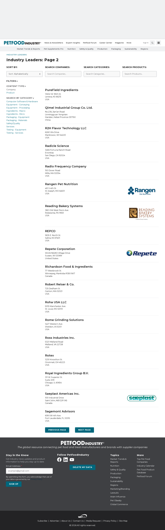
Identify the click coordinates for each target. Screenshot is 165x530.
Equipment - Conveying (17, 105)
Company (11, 89)
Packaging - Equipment (17, 117)
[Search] (152, 42)
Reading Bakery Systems (64, 206)
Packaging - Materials (16, 120)
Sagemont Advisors (60, 411)
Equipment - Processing (18, 108)
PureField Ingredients (61, 90)
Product (10, 93)
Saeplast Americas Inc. (62, 393)
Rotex (49, 355)
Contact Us (78, 521)
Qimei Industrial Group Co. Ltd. (69, 107)
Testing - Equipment (16, 130)
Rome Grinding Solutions (64, 320)
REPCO (50, 231)
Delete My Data (82, 467)
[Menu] (158, 42)
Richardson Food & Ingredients (69, 266)
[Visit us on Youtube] (72, 459)
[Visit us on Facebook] (59, 459)
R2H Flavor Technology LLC (65, 128)
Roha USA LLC (56, 302)
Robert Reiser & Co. (59, 284)
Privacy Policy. (37, 479)
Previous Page (57, 430)
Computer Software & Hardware (22, 101)
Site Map (123, 521)
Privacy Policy (110, 521)
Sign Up (13, 484)
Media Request (93, 521)
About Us (65, 521)
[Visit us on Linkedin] (65, 459)
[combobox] (63, 74)
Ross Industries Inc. (60, 337)
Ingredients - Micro (15, 114)
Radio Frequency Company (65, 166)
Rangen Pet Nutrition (61, 184)
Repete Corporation (60, 249)
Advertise (54, 521)
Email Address (14, 466)
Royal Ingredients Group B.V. (67, 373)
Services (10, 126)
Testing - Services (14, 133)
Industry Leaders (16, 55)
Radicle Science (57, 146)
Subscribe (42, 521)
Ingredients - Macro (15, 111)
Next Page (84, 430)
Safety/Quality (13, 123)
